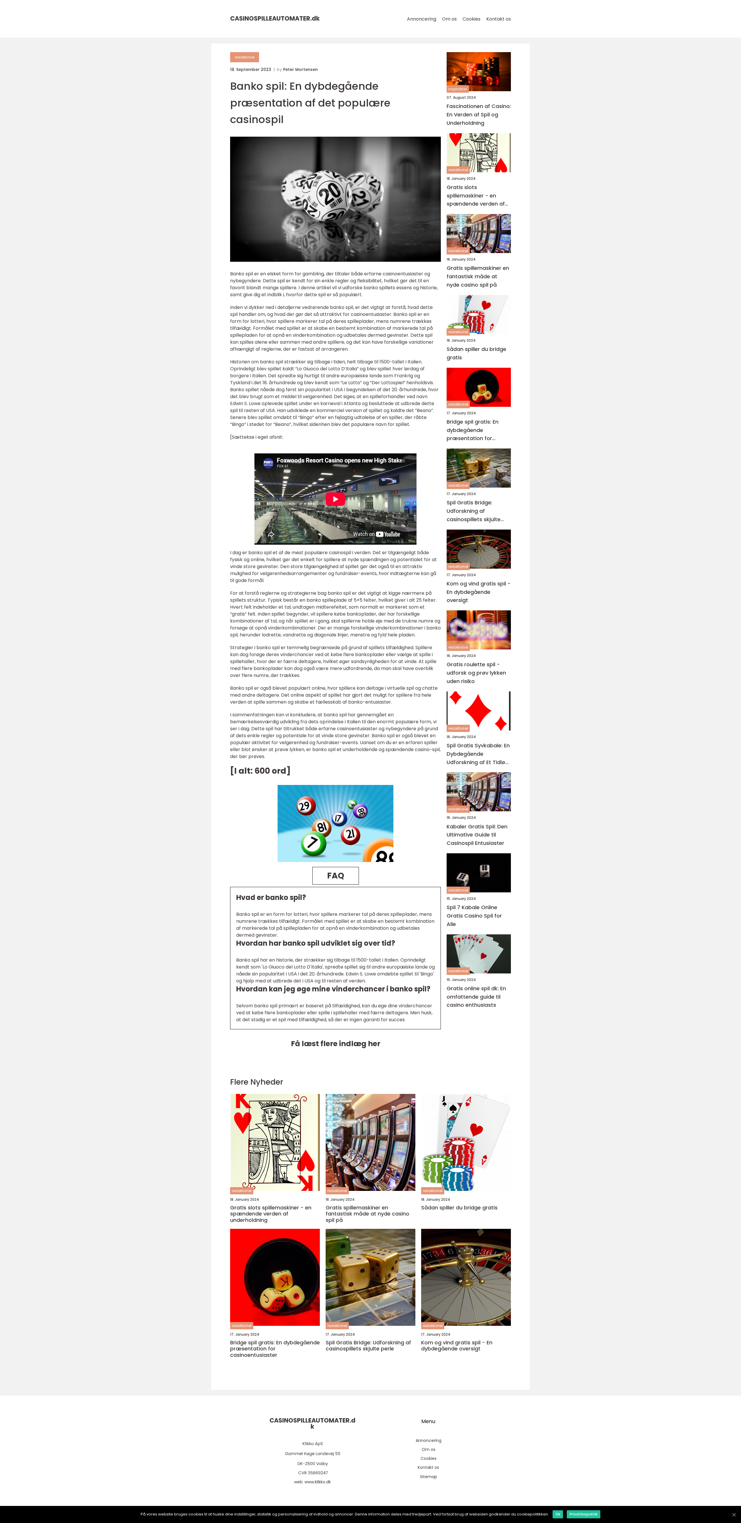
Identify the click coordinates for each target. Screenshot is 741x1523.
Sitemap (428, 1477)
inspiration (457, 89)
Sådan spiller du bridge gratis (476, 353)
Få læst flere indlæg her (335, 1044)
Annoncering (421, 19)
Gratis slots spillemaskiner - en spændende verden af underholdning (476, 196)
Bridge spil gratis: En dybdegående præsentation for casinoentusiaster (472, 430)
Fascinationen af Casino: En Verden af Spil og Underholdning (479, 114)
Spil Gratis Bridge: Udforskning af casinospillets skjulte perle (473, 511)
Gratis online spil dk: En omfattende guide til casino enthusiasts (476, 997)
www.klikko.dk (318, 1482)
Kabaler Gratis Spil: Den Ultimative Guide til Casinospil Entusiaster (477, 835)
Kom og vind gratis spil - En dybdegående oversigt (479, 592)
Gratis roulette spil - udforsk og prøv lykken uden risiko (476, 673)
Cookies (471, 19)
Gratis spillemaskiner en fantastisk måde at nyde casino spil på (478, 276)
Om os (449, 19)
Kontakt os (498, 19)
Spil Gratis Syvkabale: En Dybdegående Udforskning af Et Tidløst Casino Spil (478, 754)
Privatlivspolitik (583, 1514)
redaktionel (244, 57)
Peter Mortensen (300, 69)
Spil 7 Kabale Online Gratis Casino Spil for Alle (474, 916)
